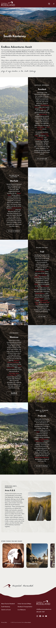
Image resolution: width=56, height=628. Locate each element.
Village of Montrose (14, 393)
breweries (40, 137)
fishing (36, 277)
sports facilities (42, 275)
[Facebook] (40, 616)
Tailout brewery (39, 293)
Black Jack (43, 109)
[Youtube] (46, 616)
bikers (43, 127)
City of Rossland (42, 158)
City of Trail (42, 316)
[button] (52, 557)
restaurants (39, 139)
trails (37, 432)
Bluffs (36, 284)
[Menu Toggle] (53, 3)
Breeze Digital (28, 622)
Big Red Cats (43, 114)
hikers (39, 127)
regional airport (39, 298)
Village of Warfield (14, 231)
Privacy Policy (4, 622)
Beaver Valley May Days (42, 457)
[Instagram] (37, 616)
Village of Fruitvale (42, 466)
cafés (47, 135)
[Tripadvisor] (43, 616)
